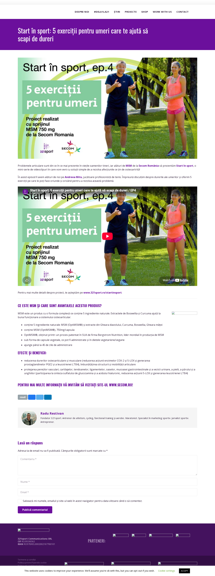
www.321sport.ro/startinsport (102, 292)
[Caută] (194, 11)
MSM (129, 165)
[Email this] (23, 397)
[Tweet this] (40, 397)
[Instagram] (183, 2)
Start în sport (184, 165)
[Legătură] (34, 551)
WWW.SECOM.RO (120, 384)
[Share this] (32, 397)
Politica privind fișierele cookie (32, 562)
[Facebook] (177, 2)
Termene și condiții (27, 559)
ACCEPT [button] (184, 570)
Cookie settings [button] (166, 570)
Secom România (149, 165)
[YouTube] (189, 2)
